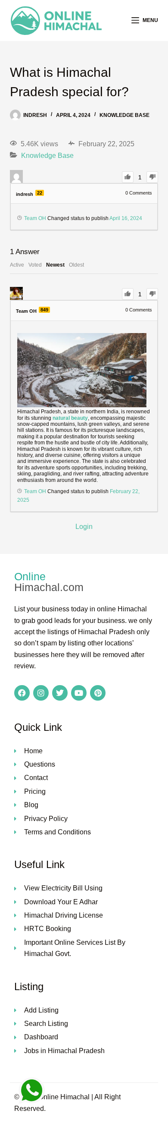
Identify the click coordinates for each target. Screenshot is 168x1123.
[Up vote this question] (128, 177)
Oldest (76, 265)
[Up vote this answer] (128, 294)
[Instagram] (41, 693)
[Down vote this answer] (152, 294)
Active (17, 265)
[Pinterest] (98, 693)
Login (84, 526)
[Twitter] (60, 693)
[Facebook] (22, 693)
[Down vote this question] (152, 177)
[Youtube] (79, 693)
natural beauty (70, 418)
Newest (55, 265)
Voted (35, 265)
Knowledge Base (124, 115)
